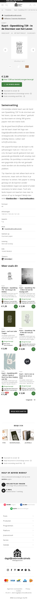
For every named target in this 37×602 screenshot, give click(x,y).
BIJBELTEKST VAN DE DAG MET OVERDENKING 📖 (14, 1)
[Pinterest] (15, 570)
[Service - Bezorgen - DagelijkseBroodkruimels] (31, 580)
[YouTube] (19, 570)
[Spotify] (26, 570)
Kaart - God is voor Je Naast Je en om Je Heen (26, 376)
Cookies (18, 591)
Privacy (28, 589)
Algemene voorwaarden (14, 589)
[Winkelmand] (34, 5)
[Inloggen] (30, 5)
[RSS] (29, 570)
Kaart (4, 23)
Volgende (29, 400)
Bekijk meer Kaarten (18, 411)
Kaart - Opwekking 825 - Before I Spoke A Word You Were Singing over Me (10, 376)
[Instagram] (8, 570)
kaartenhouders (27, 198)
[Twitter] (22, 570)
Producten (8, 10)
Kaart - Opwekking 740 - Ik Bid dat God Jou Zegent (27, 332)
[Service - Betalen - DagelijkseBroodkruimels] (6, 580)
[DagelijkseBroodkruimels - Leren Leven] (2, 10)
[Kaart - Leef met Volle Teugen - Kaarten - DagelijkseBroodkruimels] (10, 319)
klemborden (11, 198)
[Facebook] (11, 570)
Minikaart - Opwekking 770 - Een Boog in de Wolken (9, 290)
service (4, 479)
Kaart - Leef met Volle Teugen (9, 332)
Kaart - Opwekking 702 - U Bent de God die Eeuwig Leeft (27, 290)
